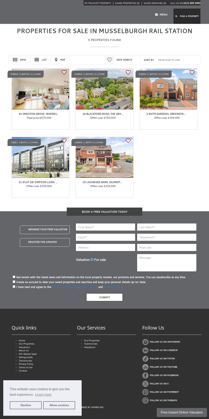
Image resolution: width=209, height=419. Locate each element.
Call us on (185, 3)
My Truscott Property (97, 3)
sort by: (149, 60)
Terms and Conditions (65, 287)
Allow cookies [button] (59, 405)
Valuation (83, 259)
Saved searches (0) (155, 3)
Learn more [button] (43, 394)
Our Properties (26, 343)
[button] (186, 16)
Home (22, 340)
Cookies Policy (113, 287)
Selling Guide (26, 357)
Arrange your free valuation (47, 229)
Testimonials (25, 360)
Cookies (23, 370)
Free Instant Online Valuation (182, 412)
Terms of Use (25, 367)
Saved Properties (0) (127, 3)
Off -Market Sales (28, 353)
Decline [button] (26, 405)
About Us (24, 350)
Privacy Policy (89, 287)
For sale (99, 259)
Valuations (24, 347)
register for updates (42, 242)
